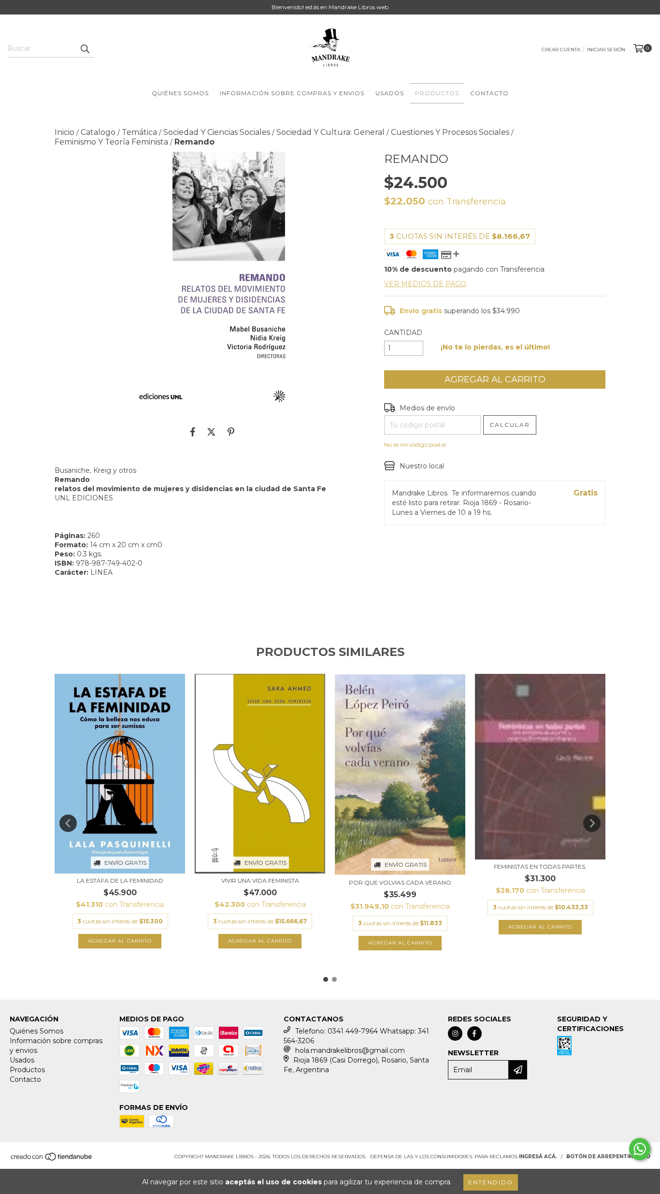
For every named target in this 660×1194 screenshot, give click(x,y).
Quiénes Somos (180, 93)
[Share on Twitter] (211, 432)
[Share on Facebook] (192, 432)
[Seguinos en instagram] (455, 1033)
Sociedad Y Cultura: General (330, 132)
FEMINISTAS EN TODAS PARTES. (540, 866)
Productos (437, 93)
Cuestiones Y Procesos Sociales (450, 132)
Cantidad (403, 332)
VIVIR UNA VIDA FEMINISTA (260, 880)
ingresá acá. (538, 1156)
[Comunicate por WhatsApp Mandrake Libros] (639, 1149)
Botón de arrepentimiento (608, 1156)
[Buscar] (84, 49)
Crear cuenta (561, 49)
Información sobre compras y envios (292, 93)
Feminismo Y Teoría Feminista (111, 141)
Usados (389, 93)
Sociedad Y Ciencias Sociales (216, 132)
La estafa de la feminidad (120, 880)
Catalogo (98, 132)
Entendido (490, 1182)
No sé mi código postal (415, 444)
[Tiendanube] (52, 1160)
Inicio (64, 132)
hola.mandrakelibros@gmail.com (350, 1050)
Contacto (489, 93)
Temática (139, 132)
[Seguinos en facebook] (474, 1033)
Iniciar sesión (606, 49)
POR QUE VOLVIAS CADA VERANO (400, 882)
